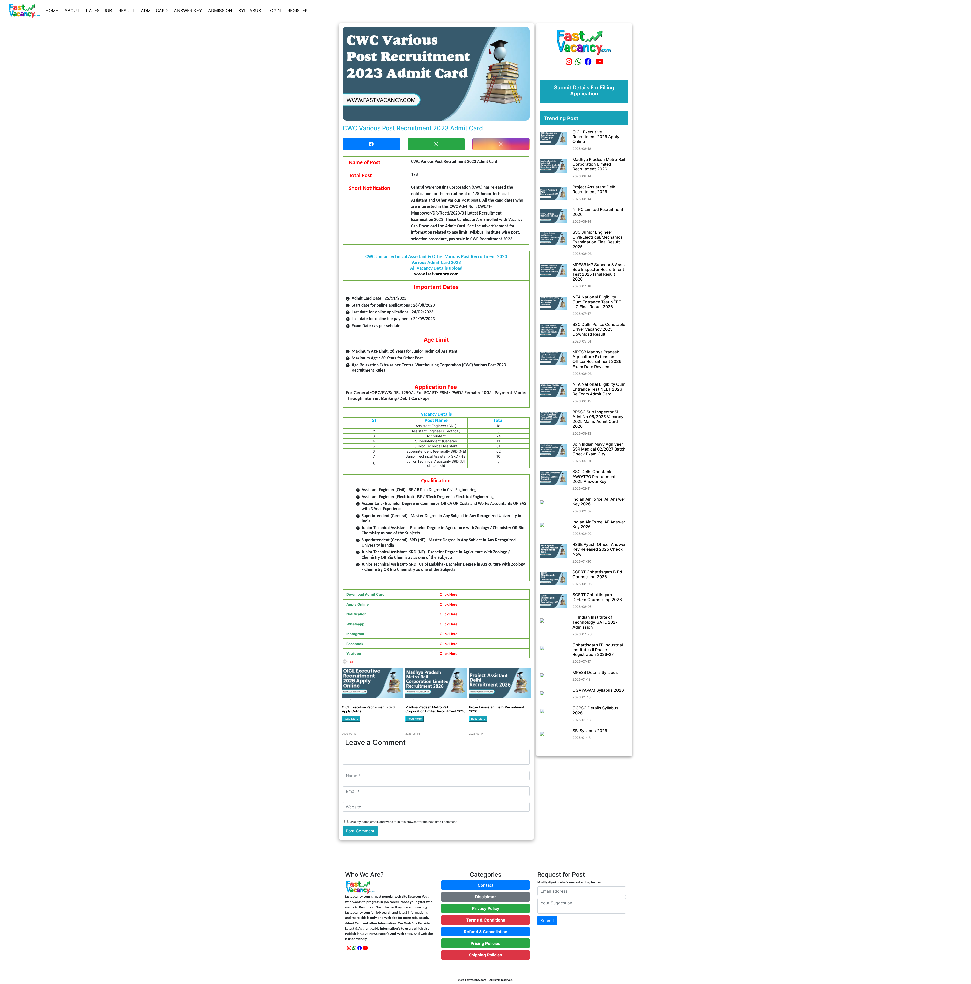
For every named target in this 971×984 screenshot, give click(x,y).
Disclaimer (485, 896)
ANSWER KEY (188, 10)
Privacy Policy (485, 908)
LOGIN (274, 10)
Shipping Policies (485, 954)
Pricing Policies (485, 943)
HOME (51, 10)
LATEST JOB (99, 10)
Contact (485, 885)
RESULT (126, 10)
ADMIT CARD (154, 10)
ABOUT (72, 10)
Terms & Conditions (485, 920)
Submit (547, 920)
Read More (351, 718)
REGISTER (297, 10)
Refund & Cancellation (485, 931)
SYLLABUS (249, 10)
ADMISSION (220, 10)
